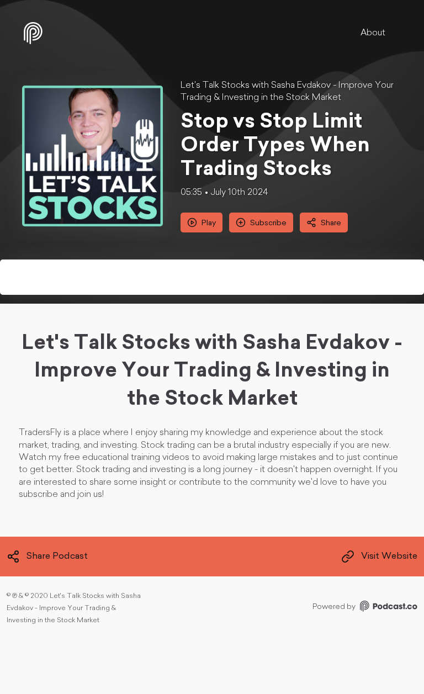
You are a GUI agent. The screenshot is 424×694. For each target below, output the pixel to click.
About (373, 33)
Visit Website (389, 556)
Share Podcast (57, 556)
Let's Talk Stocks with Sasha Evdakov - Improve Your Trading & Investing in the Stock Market (287, 91)
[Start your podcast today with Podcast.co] (387, 608)
